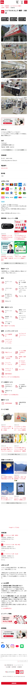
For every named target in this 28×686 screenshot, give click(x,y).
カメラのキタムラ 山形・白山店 (11, 553)
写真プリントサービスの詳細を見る (10, 377)
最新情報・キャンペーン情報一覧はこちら (14, 263)
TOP (2, 5)
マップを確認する (7, 149)
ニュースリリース (19, 665)
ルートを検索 (21, 149)
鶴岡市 (7, 7)
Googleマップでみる (14, 527)
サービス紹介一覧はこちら (14, 454)
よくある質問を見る (6, 608)
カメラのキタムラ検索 (16, 5)
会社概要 (8, 667)
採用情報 (14, 667)
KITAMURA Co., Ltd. (11, 676)
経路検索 (14, 683)
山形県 (2, 7)
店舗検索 (7, 5)
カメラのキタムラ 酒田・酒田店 (11, 535)
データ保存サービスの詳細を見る (9, 394)
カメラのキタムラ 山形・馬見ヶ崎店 (12, 544)
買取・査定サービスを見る (8, 325)
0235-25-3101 (4, 168)
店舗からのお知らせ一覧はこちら (14, 503)
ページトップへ (23, 661)
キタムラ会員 (22, 1)
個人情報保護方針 (9, 665)
